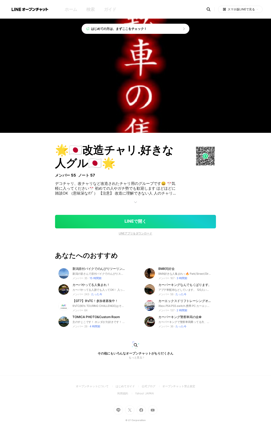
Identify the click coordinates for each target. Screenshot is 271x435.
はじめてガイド (129, 386)
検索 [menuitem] (90, 9)
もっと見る (135, 357)
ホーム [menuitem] (71, 9)
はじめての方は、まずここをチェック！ (119, 29)
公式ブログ (152, 386)
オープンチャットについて (96, 386)
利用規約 (126, 393)
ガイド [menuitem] (110, 9)
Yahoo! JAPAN (144, 393)
